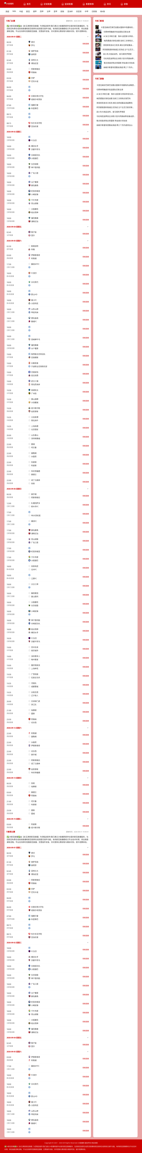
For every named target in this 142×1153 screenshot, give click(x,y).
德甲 (35, 11)
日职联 (94, 11)
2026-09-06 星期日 (14, 489)
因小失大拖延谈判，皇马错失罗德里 (117, 54)
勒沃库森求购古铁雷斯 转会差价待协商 (119, 63)
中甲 (86, 11)
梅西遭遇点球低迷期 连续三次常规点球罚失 (119, 40)
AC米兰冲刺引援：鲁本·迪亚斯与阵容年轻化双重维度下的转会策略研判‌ (119, 36)
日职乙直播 (10, 267)
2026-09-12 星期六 (14, 728)
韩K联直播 (10, 276)
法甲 (48, 11)
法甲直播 (10, 235)
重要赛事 (90, 4)
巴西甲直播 (10, 108)
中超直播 (10, 384)
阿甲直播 (10, 90)
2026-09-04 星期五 (14, 227)
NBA (14, 11)
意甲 (55, 11)
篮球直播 (69, 4)
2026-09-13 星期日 (14, 778)
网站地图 (94, 1143)
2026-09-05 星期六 (14, 241)
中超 (21, 11)
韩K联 (102, 11)
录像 (126, 4)
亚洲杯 (70, 11)
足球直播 (48, 4)
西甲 (41, 11)
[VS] (30, 88)
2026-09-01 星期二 (14, 36)
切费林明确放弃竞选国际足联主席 (117, 32)
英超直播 (10, 72)
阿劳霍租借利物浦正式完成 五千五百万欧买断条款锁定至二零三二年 (119, 49)
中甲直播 (10, 357)
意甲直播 (10, 45)
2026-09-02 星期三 (14, 131)
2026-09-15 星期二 (14, 819)
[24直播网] (9, 4)
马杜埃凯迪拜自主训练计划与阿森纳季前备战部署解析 (119, 58)
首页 (29, 4)
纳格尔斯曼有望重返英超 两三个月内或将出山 (119, 67)
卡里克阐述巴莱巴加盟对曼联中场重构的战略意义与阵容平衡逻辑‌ (118, 27)
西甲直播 (10, 54)
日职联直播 (10, 140)
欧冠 (28, 11)
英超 (7, 11)
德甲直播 (10, 249)
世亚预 (78, 11)
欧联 (62, 11)
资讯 (109, 4)
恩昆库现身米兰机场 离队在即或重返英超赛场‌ (119, 45)
